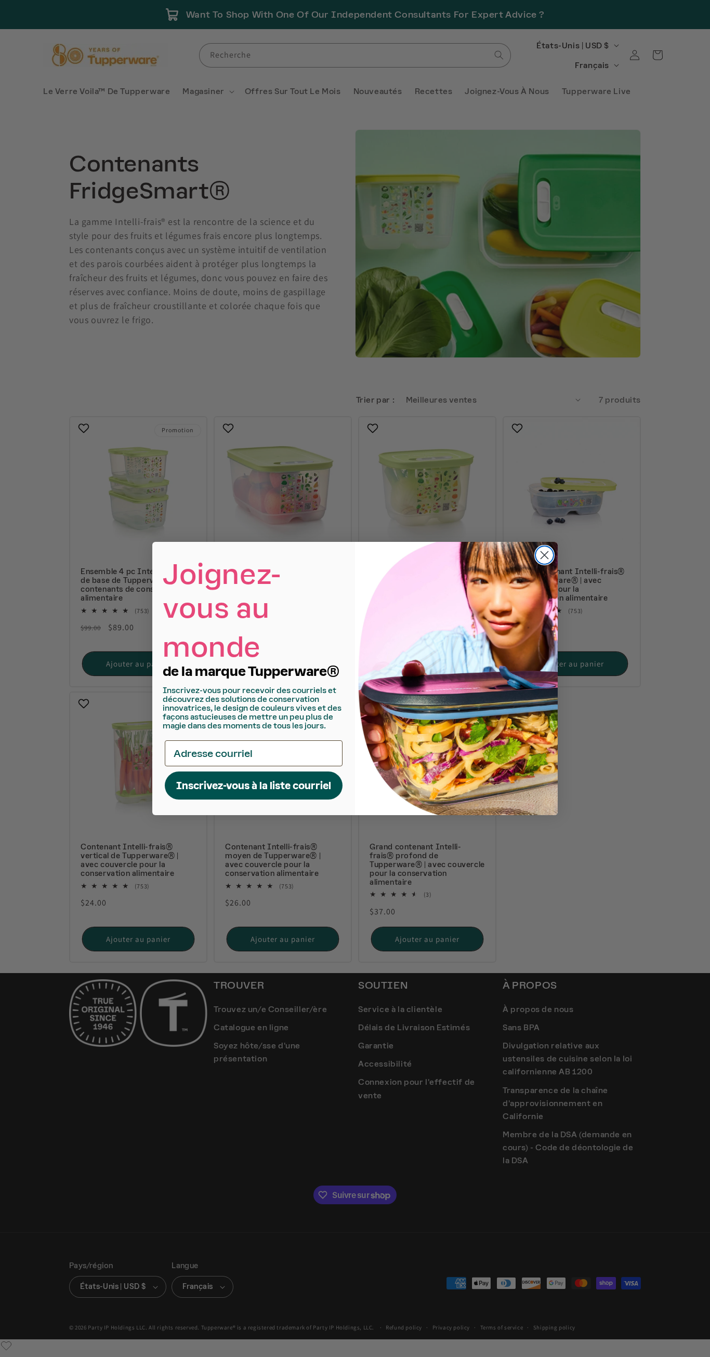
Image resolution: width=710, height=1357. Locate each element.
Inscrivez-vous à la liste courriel (253, 785)
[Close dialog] (544, 555)
